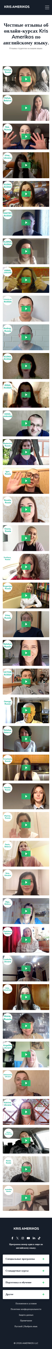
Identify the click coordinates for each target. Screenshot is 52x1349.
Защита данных (26, 1314)
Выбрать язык (30, 1326)
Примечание (26, 1320)
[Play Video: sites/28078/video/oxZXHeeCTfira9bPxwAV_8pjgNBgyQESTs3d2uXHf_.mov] (26, 825)
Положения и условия (26, 1303)
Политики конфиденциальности (26, 1309)
